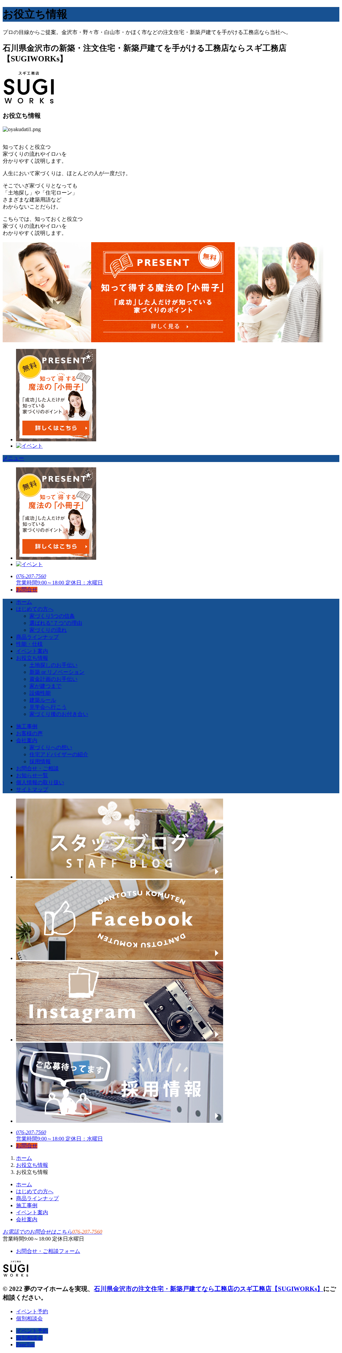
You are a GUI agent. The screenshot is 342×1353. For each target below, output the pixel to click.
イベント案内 (32, 651)
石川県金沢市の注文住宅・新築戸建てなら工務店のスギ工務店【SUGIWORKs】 (208, 1288)
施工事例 (26, 726)
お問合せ (26, 589)
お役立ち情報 (32, 658)
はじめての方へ (34, 609)
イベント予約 (32, 1311)
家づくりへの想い (50, 747)
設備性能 (40, 693)
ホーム (24, 602)
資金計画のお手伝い (53, 679)
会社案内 (26, 740)
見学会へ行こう (48, 707)
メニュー (13, 458)
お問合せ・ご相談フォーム (48, 1251)
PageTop (25, 1344)
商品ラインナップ (37, 637)
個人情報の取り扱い (40, 782)
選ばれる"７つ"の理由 (55, 623)
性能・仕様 (29, 644)
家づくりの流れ (48, 630)
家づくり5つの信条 (52, 616)
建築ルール (42, 700)
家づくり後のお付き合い (58, 714)
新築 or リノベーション (56, 672)
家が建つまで (45, 686)
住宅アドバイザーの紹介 (58, 754)
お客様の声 (29, 733)
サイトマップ (32, 789)
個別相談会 (29, 1318)
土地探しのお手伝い (53, 665)
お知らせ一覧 (32, 775)
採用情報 (40, 761)
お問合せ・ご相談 (37, 768)
